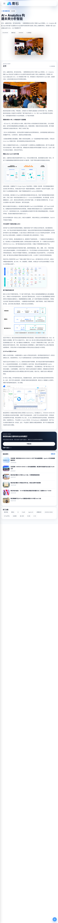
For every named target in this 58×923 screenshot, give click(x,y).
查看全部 (53, 454)
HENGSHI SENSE (49, 512)
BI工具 (28, 516)
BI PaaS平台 (7, 516)
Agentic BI (30, 512)
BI (18, 512)
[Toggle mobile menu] (4, 3)
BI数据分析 (39, 512)
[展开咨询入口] (55, 919)
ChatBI (23, 512)
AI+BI (34, 516)
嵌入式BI (22, 516)
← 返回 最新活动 (5, 11)
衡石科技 (6, 512)
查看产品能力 (7, 447)
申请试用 (29, 444)
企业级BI (15, 516)
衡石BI (12, 512)
